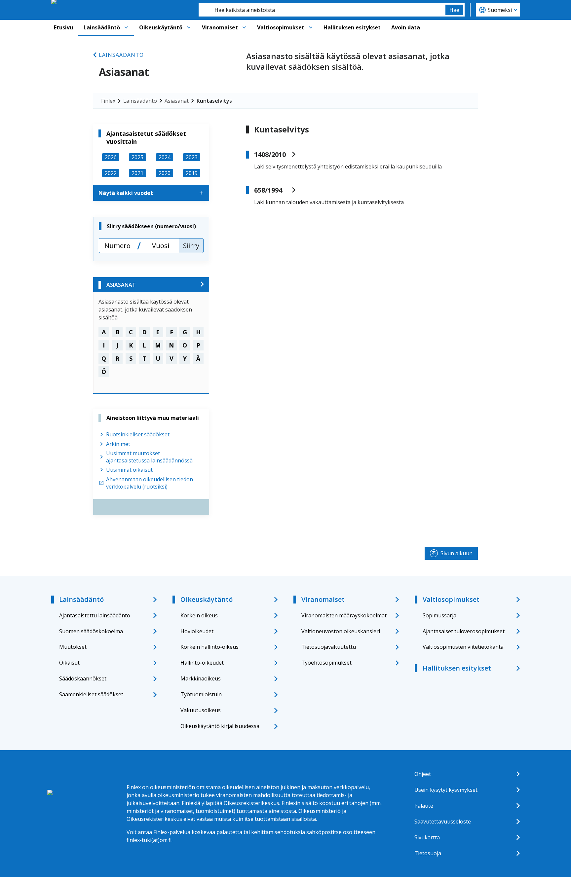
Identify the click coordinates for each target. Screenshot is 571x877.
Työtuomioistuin (201, 694)
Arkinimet (118, 444)
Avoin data (405, 27)
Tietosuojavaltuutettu (328, 646)
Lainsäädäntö (102, 27)
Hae (454, 10)
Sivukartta (427, 837)
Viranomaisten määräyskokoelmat (344, 615)
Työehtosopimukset (326, 662)
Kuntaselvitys (214, 100)
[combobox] (322, 10)
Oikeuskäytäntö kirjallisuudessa (219, 726)
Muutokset (73, 646)
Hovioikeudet (196, 631)
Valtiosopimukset (280, 27)
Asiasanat (177, 100)
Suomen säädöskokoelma (91, 631)
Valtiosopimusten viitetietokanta (463, 646)
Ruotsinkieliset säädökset (138, 434)
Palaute (423, 805)
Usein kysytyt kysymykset (445, 789)
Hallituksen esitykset (352, 27)
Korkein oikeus (199, 615)
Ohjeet (422, 774)
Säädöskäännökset (82, 678)
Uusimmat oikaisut (129, 469)
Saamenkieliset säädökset (91, 694)
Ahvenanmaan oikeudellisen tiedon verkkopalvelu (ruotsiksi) (149, 483)
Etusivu (63, 27)
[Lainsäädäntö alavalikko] (126, 27)
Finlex (108, 100)
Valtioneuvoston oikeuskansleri (340, 631)
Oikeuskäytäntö (160, 27)
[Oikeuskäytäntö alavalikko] (189, 27)
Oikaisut (69, 662)
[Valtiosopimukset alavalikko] (311, 27)
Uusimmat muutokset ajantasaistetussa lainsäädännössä (149, 457)
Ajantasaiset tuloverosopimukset (464, 631)
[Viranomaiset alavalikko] (244, 27)
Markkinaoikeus (200, 678)
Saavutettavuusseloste (442, 821)
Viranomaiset (220, 27)
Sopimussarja (439, 615)
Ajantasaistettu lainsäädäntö (94, 615)
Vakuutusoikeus (200, 710)
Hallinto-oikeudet (202, 662)
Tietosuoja (427, 853)
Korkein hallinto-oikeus (209, 646)
